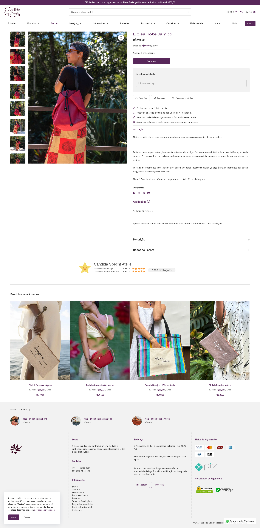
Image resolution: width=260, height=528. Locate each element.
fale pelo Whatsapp (81, 470)
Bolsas (54, 23)
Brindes (12, 23)
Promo (250, 23)
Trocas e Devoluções (82, 501)
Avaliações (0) (141, 202)
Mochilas (31, 23)
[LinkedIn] (148, 193)
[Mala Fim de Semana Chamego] (76, 421)
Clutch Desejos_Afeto (170, 385)
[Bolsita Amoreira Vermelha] (50, 340)
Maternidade (196, 23)
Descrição (139, 239)
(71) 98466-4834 (83, 467)
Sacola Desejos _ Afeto (230, 385)
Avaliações (77, 510)
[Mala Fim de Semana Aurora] (137, 421)
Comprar (151, 61)
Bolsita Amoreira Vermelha (50, 385)
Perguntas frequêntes (82, 504)
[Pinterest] (144, 193)
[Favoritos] (241, 12)
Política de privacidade (82, 507)
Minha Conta (78, 492)
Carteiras (171, 23)
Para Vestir (146, 23)
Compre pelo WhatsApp (241, 520)
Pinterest (159, 484)
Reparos (76, 498)
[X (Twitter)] (139, 193)
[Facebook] (134, 193)
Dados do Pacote (143, 250)
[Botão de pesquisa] (187, 12)
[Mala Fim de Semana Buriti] (15, 421)
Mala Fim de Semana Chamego (98, 418)
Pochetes (124, 23)
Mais (234, 23)
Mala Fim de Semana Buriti (35, 418)
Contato (76, 489)
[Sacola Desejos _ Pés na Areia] (110, 340)
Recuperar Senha (80, 495)
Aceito (13, 517)
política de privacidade (44, 509)
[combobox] (126, 12)
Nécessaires (99, 23)
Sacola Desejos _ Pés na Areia (110, 385)
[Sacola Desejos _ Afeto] (230, 340)
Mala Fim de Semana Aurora (157, 418)
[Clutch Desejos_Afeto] (170, 340)
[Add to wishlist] (15, 305)
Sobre (75, 486)
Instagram (141, 484)
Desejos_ (74, 23)
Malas (218, 23)
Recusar (27, 517)
